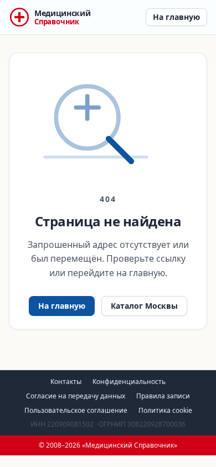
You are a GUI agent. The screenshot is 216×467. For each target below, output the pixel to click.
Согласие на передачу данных (75, 396)
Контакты (65, 381)
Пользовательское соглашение (75, 410)
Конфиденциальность (129, 381)
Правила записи (163, 396)
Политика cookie (165, 410)
